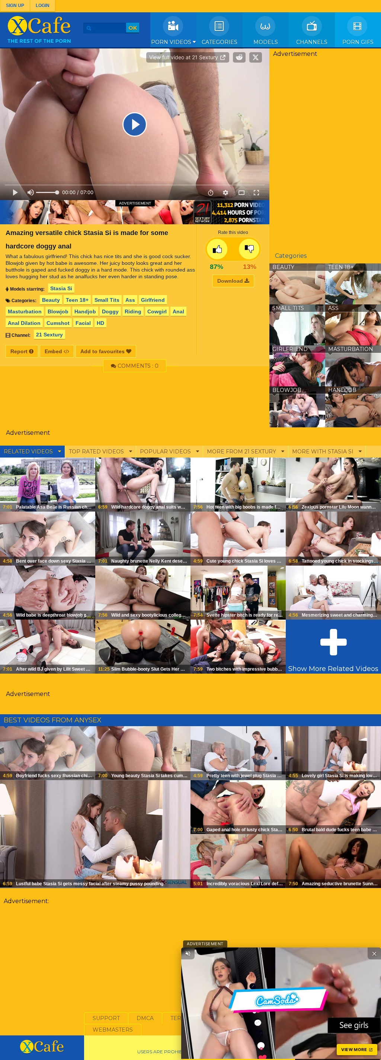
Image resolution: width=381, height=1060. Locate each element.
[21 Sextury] (134, 212)
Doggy (110, 311)
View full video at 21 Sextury (184, 57)
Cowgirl (157, 311)
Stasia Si (61, 288)
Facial (83, 323)
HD (100, 323)
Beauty (51, 300)
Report (19, 351)
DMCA (145, 1018)
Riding (133, 311)
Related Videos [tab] (29, 451)
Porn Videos (172, 42)
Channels (311, 42)
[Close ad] (374, 953)
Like (217, 249)
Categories (219, 42)
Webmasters (113, 1029)
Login (42, 5)
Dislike (249, 249)
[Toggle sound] (188, 953)
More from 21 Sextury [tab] (242, 451)
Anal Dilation (24, 323)
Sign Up (15, 5)
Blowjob (58, 311)
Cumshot (58, 323)
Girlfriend (153, 300)
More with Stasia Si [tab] (323, 451)
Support (106, 1018)
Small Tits (107, 300)
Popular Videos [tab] (166, 451)
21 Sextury (49, 335)
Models (265, 42)
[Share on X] (255, 57)
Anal (178, 311)
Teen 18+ (77, 300)
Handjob (85, 311)
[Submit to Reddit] (239, 57)
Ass (130, 300)
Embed (54, 351)
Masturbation (25, 311)
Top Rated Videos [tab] (97, 451)
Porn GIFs (358, 42)
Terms (180, 1018)
